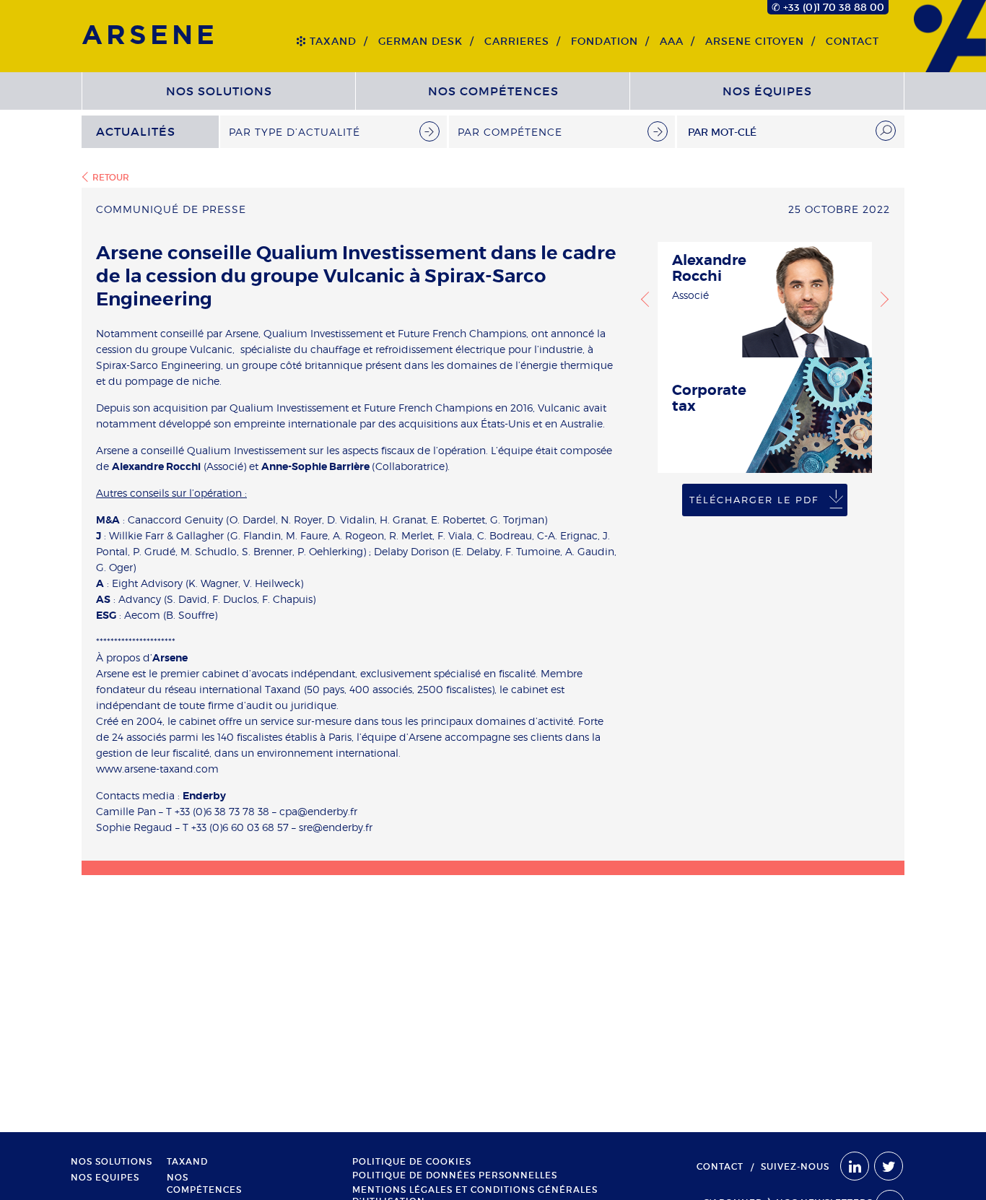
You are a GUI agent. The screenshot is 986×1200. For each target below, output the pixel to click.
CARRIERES (516, 41)
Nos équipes (767, 91)
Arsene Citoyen (754, 41)
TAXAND (333, 41)
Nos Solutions (219, 91)
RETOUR (110, 177)
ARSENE (150, 35)
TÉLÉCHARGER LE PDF (754, 499)
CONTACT (852, 41)
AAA (672, 41)
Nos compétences (493, 91)
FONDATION (604, 41)
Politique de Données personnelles (454, 1175)
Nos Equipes (105, 1178)
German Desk (420, 41)
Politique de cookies (411, 1162)
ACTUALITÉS (135, 131)
